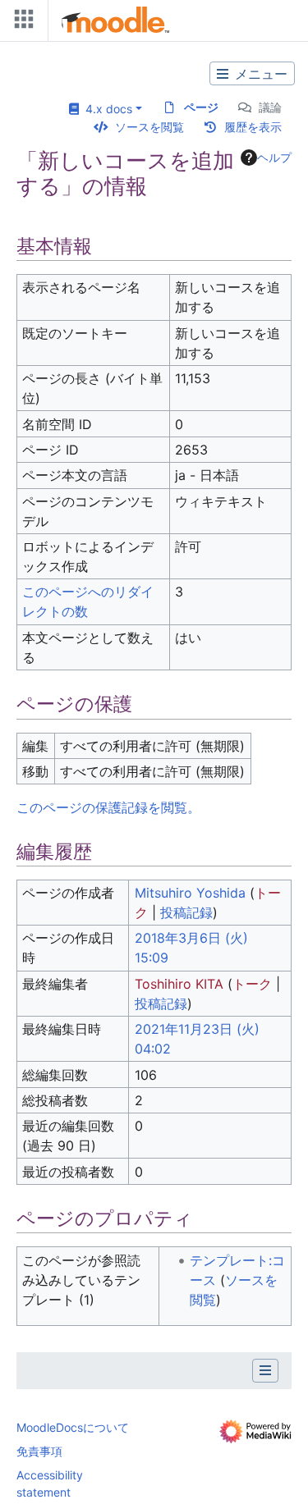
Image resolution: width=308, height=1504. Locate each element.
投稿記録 (186, 912)
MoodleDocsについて (72, 1427)
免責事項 (39, 1451)
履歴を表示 (253, 127)
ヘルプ (274, 157)
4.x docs (105, 109)
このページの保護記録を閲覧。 (108, 807)
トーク (252, 984)
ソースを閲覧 (149, 127)
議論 (270, 107)
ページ (201, 107)
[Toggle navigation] (20, 23)
